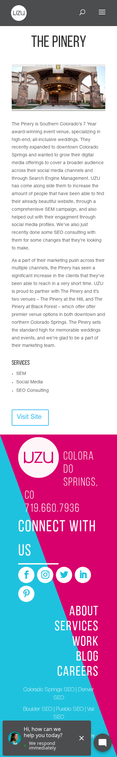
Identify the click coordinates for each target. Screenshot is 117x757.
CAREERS (78, 672)
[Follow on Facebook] (26, 575)
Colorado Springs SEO (48, 690)
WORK (85, 642)
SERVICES (77, 627)
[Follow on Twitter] (64, 575)
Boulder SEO (37, 709)
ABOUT (84, 612)
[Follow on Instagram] (45, 575)
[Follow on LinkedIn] (83, 575)
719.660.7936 (52, 509)
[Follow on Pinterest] (26, 594)
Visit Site (29, 417)
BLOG (87, 657)
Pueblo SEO (70, 709)
